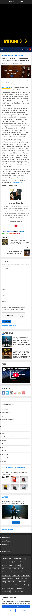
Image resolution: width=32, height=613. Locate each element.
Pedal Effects (5, 454)
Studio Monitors (21, 588)
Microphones (5, 451)
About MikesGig (6, 537)
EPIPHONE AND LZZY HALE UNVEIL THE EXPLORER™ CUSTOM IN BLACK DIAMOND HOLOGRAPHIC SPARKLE (21, 343)
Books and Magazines (8, 419)
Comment (5, 269)
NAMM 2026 (25, 575)
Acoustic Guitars (6, 558)
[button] (2, 49)
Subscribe (30, 49)
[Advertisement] (16, 22)
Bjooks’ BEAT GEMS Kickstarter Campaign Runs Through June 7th (14, 473)
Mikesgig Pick (6, 575)
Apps (3, 416)
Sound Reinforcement (8, 588)
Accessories (5, 409)
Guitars (3, 433)
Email (3, 295)
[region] (16, 604)
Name (3, 289)
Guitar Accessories (18, 568)
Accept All (16, 606)
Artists (5, 497)
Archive (10, 562)
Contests (5, 55)
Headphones (14, 572)
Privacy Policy (5, 544)
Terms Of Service (6, 541)
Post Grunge (21, 339)
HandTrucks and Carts (7, 437)
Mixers (3, 447)
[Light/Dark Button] (23, 49)
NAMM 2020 (19, 55)
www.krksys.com (18, 182)
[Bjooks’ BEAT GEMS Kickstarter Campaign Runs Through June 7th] (15, 483)
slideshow (17, 585)
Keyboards (4, 440)
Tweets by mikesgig (7, 529)
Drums (3, 430)
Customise (8, 610)
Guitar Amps (5, 572)
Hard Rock (15, 339)
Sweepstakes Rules (7, 551)
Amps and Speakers (19, 558)
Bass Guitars (23, 562)
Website (4, 301)
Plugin (27, 578)
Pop (3, 581)
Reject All (23, 610)
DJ (2, 426)
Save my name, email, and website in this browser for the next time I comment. (14, 308)
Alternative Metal (17, 337)
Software (4, 461)
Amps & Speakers (6, 412)
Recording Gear (6, 458)
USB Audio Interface (17, 591)
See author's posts (16, 221)
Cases (3, 423)
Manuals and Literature (8, 444)
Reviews (4, 585)
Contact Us (4, 548)
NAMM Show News (7, 578)
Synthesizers (6, 591)
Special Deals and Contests (13, 468)
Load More (16, 522)
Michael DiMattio (7, 63)
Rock (11, 585)
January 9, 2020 (18, 63)
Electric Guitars (11, 55)
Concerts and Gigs (7, 565)
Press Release (11, 581)
